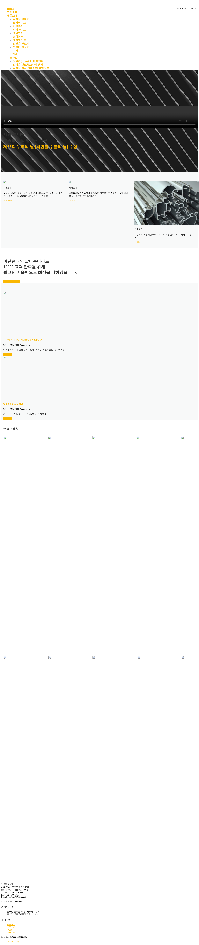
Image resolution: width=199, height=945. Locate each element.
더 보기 (72, 200)
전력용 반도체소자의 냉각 (28, 64)
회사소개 (12, 12)
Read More (7, 354)
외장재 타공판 (21, 47)
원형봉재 (18, 36)
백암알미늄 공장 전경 (13, 404)
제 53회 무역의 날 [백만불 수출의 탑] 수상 (22, 340)
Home (10, 8)
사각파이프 (19, 29)
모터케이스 (19, 22)
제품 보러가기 (9, 200)
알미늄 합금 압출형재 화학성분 (31, 68)
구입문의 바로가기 (11, 281)
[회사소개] (70, 183)
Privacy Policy (13, 942)
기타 (15, 50)
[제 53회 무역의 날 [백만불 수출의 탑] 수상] (46, 335)
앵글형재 (18, 33)
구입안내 (12, 54)
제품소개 (12, 15)
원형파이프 (19, 40)
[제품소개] (4, 183)
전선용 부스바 (21, 43)
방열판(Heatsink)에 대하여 (28, 61)
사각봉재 (18, 26)
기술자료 (12, 57)
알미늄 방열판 (21, 19)
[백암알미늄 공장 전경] (47, 399)
